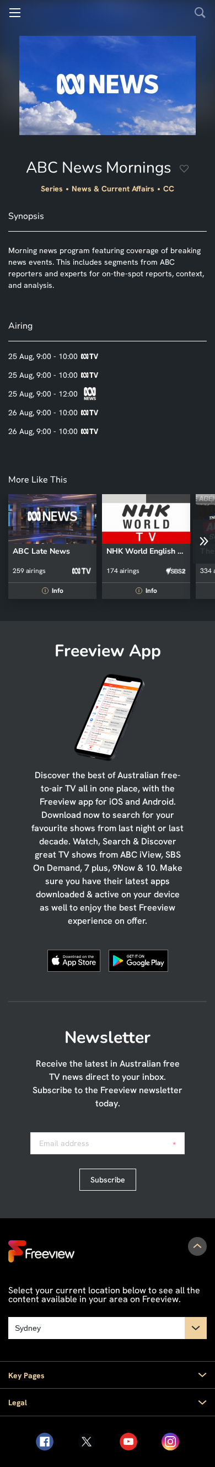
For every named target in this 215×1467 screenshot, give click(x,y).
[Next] (204, 542)
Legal (17, 1402)
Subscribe (107, 1180)
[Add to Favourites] (184, 169)
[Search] (200, 12)
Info (54, 590)
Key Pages (26, 1375)
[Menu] (15, 12)
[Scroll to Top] (197, 1246)
